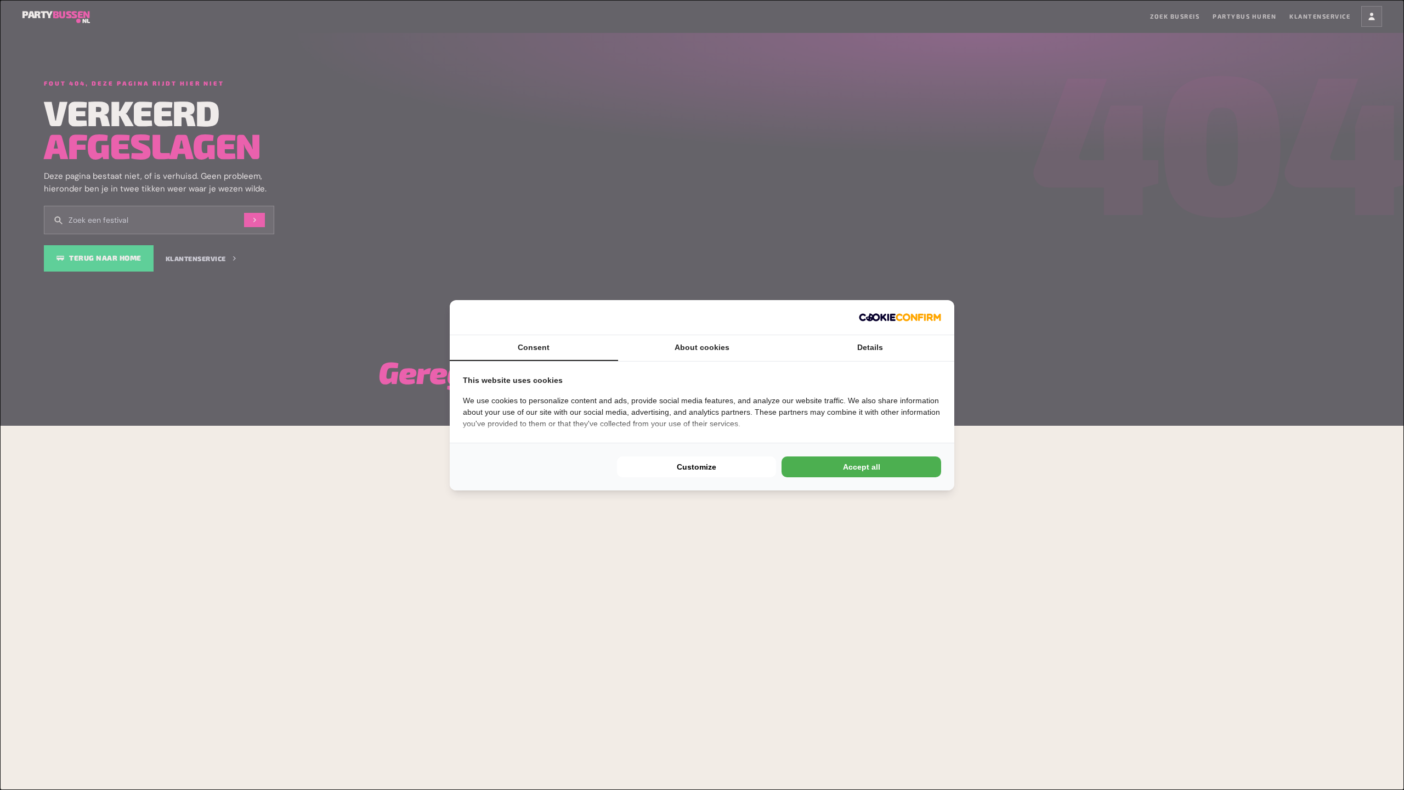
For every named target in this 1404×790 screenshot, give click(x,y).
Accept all (861, 466)
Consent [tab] (534, 347)
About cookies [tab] (702, 347)
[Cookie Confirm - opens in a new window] (900, 317)
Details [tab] (870, 347)
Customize (696, 466)
